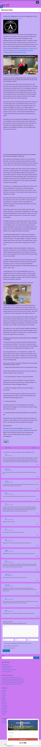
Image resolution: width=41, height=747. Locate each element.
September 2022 (5, 711)
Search (3, 655)
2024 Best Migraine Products (7, 666)
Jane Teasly (4, 677)
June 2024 (3, 691)
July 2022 (3, 714)
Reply (37, 464)
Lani (5, 518)
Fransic (6, 493)
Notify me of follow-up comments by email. (11, 645)
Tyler (6, 454)
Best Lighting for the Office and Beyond (16, 682)
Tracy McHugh (7, 574)
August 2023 (4, 695)
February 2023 (4, 703)
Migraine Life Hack (5, 664)
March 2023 (4, 701)
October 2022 (4, 709)
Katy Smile (6, 481)
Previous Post (8, 447)
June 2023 (3, 698)
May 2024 (3, 693)
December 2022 (4, 706)
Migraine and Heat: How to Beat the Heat (17, 680)
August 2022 (4, 713)
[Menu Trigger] (37, 2)
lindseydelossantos (5, 679)
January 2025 (4, 690)
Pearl (6, 539)
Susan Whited (7, 469)
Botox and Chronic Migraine (6, 671)
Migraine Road (7, 10)
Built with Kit (22, 743)
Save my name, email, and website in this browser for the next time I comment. (17, 643)
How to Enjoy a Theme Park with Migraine (9, 669)
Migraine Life (11, 18)
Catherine (6, 550)
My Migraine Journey (5, 722)
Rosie (6, 610)
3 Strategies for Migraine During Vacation (17, 679)
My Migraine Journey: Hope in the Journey (14, 677)
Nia (5, 598)
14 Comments (5, 18)
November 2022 (4, 708)
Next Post (34, 447)
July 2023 (3, 696)
